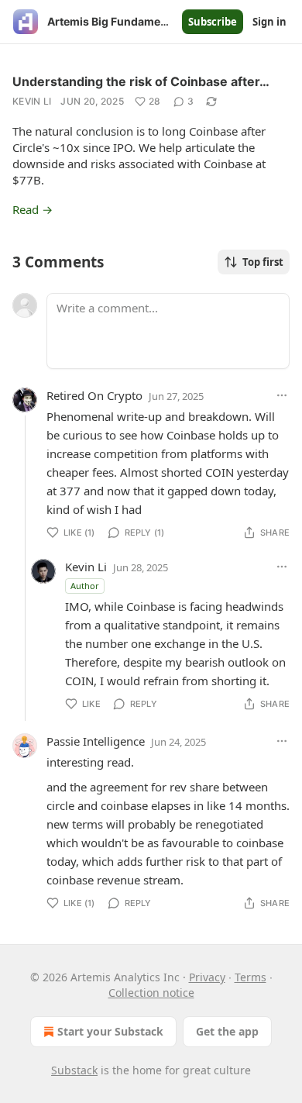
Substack (74, 1070)
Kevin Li (31, 101)
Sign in (269, 22)
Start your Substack (110, 1031)
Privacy (207, 977)
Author (84, 585)
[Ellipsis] (281, 395)
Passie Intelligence (95, 741)
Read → (32, 209)
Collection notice (151, 992)
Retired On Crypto (94, 395)
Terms (250, 977)
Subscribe (212, 22)
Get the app (227, 1031)
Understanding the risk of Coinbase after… (140, 81)
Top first (262, 262)
